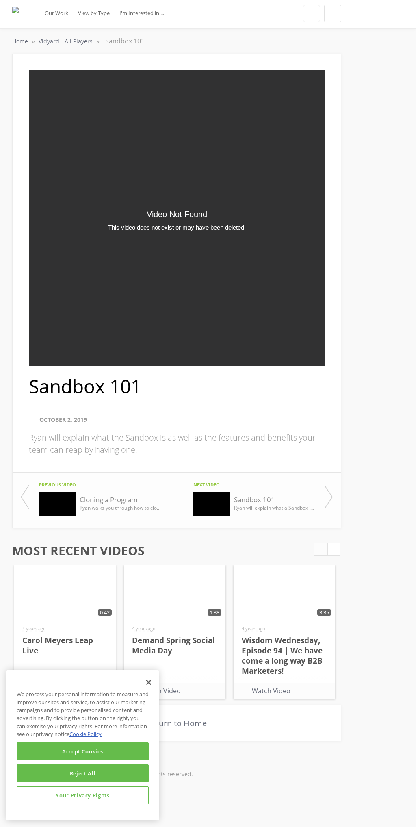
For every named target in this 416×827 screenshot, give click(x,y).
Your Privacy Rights (82, 795)
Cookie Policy (85, 734)
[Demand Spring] (15, 17)
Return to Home (177, 723)
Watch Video (161, 690)
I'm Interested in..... (142, 13)
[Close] (149, 682)
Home (21, 41)
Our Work (56, 13)
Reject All (83, 773)
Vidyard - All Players (66, 41)
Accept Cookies (82, 751)
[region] (82, 745)
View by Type (94, 13)
